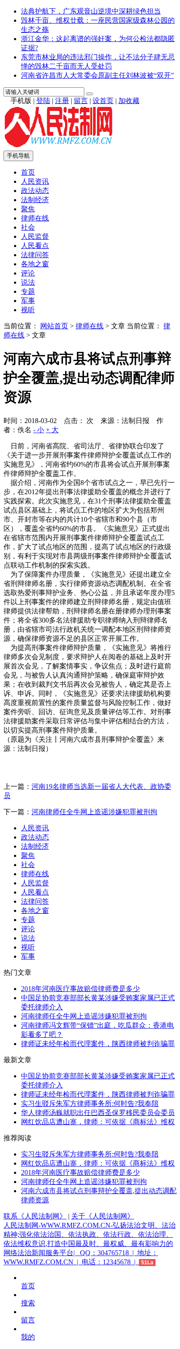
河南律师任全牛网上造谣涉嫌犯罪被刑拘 (94, 812)
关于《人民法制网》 (102, 1216)
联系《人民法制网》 (34, 1216)
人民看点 (35, 245)
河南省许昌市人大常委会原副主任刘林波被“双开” (97, 75)
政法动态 (35, 190)
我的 (28, 1337)
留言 (81, 100)
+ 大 (52, 430)
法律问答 (35, 254)
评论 (28, 273)
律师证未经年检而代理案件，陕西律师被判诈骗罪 (98, 1043)
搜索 (28, 1303)
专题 (28, 291)
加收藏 (128, 100)
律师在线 (35, 218)
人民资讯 (35, 181)
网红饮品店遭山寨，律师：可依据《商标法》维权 (98, 1121)
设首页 (103, 100)
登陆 (43, 100)
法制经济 (35, 199)
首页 (28, 172)
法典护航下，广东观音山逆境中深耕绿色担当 (91, 11)
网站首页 (54, 326)
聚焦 (28, 209)
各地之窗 (35, 264)
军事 (28, 300)
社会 (28, 227)
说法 (28, 282)
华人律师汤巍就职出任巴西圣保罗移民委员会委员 (98, 1112)
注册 (62, 100)
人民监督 (35, 236)
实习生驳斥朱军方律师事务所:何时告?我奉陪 (90, 1103)
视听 (28, 309)
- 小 (38, 430)
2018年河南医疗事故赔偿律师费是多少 (80, 988)
